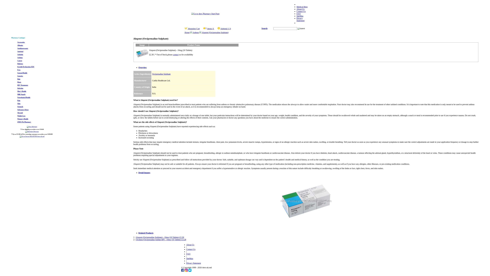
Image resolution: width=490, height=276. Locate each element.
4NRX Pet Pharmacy (24, 122)
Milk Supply (21, 94)
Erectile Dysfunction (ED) (25, 67)
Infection (20, 88)
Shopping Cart (193, 29)
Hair (18, 79)
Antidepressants (22, 48)
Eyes (18, 70)
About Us (300, 9)
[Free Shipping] (32, 126)
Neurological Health (23, 97)
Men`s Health (21, 91)
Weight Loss (21, 116)
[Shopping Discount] (32, 131)
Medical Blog (302, 7)
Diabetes (20, 64)
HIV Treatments (22, 85)
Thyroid (20, 113)
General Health (22, 73)
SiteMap (300, 16)
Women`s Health (22, 119)
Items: (210, 29)
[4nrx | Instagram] (186, 271)
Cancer (19, 61)
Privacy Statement (300, 19)
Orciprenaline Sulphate (161, 74)
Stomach (20, 107)
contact (176, 55)
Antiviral (20, 51)
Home (187, 32)
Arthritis (20, 54)
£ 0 (229, 29)
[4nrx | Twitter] (189, 271)
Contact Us (301, 11)
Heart (19, 82)
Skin (18, 104)
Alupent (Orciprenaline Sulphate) (215, 32)
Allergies (20, 45)
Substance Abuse (23, 110)
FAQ (299, 14)
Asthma (196, 32)
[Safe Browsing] (32, 136)
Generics (20, 76)
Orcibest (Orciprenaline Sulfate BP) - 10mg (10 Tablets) (161, 240)
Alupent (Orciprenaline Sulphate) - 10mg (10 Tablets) (160, 237)
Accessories (21, 42)
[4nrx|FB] (182, 271)
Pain (18, 100)
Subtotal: (224, 29)
